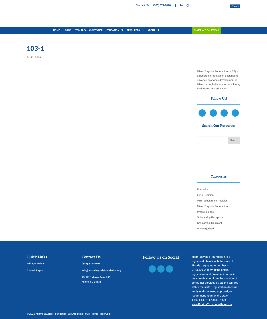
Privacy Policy (35, 263)
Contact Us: (142, 5)
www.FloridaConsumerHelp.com (212, 304)
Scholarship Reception (210, 217)
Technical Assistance (88, 30)
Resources (133, 30)
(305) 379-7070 (162, 5)
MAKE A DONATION (206, 30)
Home (56, 30)
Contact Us (91, 257)
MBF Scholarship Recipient (212, 200)
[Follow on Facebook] (152, 269)
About (151, 30)
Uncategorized (205, 228)
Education (112, 30)
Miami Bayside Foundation (212, 206)
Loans (67, 30)
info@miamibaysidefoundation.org (101, 270)
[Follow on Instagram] (169, 269)
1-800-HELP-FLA (202, 299)
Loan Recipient (205, 195)
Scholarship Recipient (209, 222)
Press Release (205, 211)
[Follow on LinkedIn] (161, 269)
